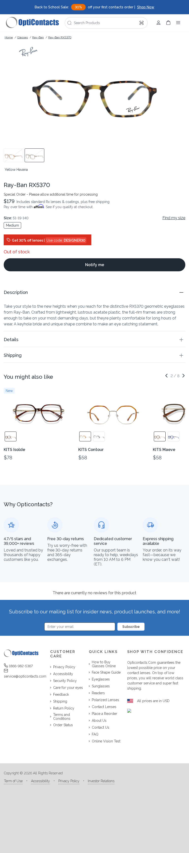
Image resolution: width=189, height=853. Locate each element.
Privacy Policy (68, 781)
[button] (94, 292)
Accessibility (40, 781)
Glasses (22, 37)
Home (9, 37)
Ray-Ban (38, 37)
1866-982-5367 (21, 666)
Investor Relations (101, 781)
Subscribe (131, 627)
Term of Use (13, 781)
